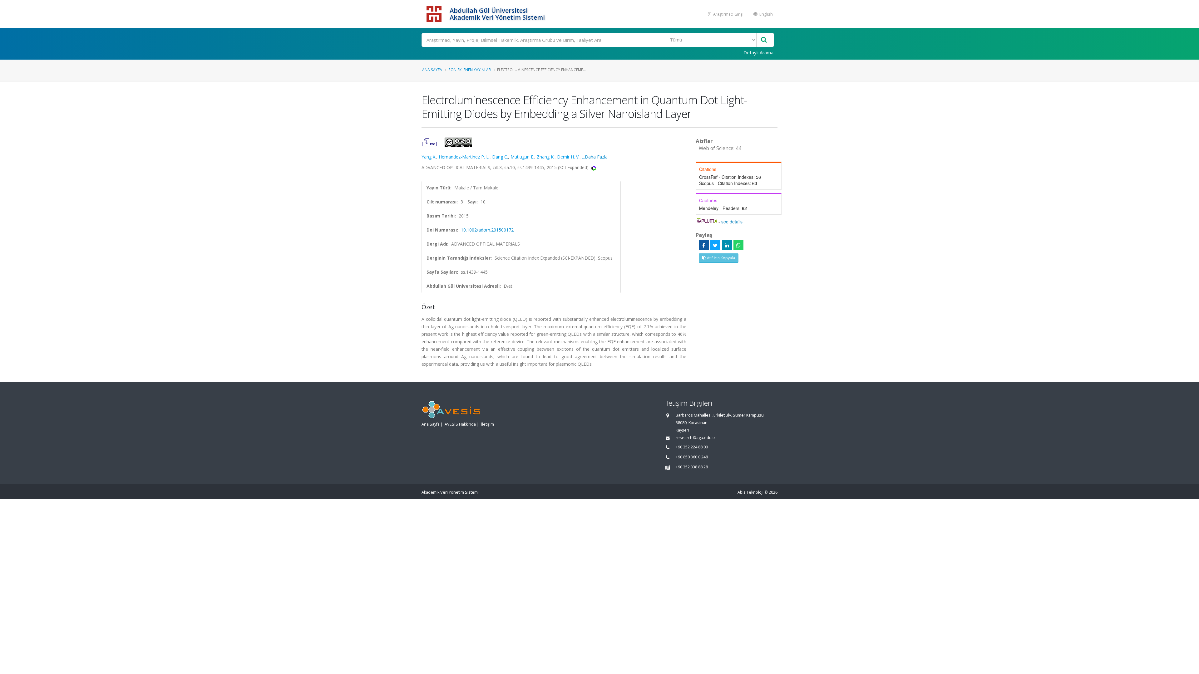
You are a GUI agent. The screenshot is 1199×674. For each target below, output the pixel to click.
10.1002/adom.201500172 (487, 230)
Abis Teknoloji (750, 492)
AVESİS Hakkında (460, 424)
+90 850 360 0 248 (692, 457)
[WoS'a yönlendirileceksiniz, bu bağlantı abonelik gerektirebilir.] (593, 167)
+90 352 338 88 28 (692, 467)
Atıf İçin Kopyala (720, 258)
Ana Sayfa (432, 69)
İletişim (487, 424)
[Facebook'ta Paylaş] (704, 245)
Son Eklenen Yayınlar (469, 69)
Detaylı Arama (758, 52)
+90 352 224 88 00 (692, 447)
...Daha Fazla (595, 157)
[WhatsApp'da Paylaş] (738, 245)
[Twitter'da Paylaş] (715, 245)
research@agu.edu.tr (695, 437)
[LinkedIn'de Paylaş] (727, 245)
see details (732, 221)
